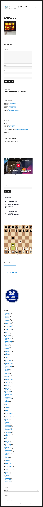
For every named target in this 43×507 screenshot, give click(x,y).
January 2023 (8, 361)
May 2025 (7, 333)
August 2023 (7, 353)
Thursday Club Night (12, 201)
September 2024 (8, 341)
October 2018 (8, 432)
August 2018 (7, 435)
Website (6, 75)
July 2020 (7, 401)
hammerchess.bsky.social (14, 110)
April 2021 (7, 388)
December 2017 (8, 447)
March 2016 (7, 478)
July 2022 (7, 369)
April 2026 (7, 319)
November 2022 (8, 364)
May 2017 (7, 457)
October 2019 (8, 414)
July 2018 (7, 436)
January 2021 (8, 392)
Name (5, 65)
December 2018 (8, 429)
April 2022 (7, 373)
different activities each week (21, 129)
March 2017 (7, 460)
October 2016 (8, 467)
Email (5, 70)
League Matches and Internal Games (18, 134)
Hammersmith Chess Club (19, 7)
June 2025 (7, 332)
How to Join (6, 497)
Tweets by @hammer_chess (10, 264)
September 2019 (8, 416)
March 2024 (7, 348)
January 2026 (8, 323)
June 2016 (7, 473)
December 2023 (8, 351)
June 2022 (7, 370)
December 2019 (8, 411)
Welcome (6, 487)
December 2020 (8, 394)
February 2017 (8, 462)
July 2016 (7, 472)
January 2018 (8, 445)
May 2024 (7, 345)
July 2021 (7, 385)
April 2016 (7, 476)
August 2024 (8, 342)
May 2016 (7, 475)
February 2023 (8, 360)
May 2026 (7, 317)
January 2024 (8, 350)
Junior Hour (11, 126)
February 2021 (8, 391)
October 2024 (8, 339)
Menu (36, 7)
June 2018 (7, 438)
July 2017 (7, 454)
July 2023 (7, 354)
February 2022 (8, 376)
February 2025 (8, 336)
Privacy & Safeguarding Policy (19, 503)
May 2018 (7, 439)
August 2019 (7, 417)
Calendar (6, 495)
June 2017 (7, 456)
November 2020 (8, 395)
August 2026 (8, 313)
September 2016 (8, 469)
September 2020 (8, 398)
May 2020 (7, 404)
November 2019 (8, 413)
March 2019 (7, 425)
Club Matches (7, 492)
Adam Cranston (13, 103)
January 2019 (8, 428)
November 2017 (8, 448)
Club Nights (6, 490)
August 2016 (7, 470)
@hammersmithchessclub (13, 109)
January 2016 (8, 481)
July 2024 (7, 344)
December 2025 (8, 325)
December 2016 (8, 464)
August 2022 (8, 367)
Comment (6, 49)
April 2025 (7, 335)
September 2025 (8, 329)
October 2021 (8, 382)
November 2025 (8, 326)
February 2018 (8, 444)
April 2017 (7, 459)
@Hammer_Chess (12, 107)
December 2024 (8, 338)
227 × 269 (10, 36)
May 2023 (7, 357)
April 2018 (7, 441)
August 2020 (8, 400)
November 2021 (8, 381)
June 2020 (7, 403)
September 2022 (8, 366)
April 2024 (7, 347)
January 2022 (8, 378)
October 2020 (8, 397)
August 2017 (7, 453)
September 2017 (8, 451)
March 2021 (7, 389)
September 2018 (8, 434)
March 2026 (7, 320)
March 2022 (7, 375)
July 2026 (7, 314)
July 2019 (7, 419)
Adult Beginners (13, 128)
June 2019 (7, 420)
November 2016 (8, 466)
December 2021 (8, 379)
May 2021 (7, 386)
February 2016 (8, 479)
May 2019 (7, 422)
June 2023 (7, 355)
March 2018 (7, 442)
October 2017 (8, 450)
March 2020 (7, 407)
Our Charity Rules (8, 500)
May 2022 (7, 372)
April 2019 (7, 423)
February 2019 (8, 426)
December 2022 (8, 363)
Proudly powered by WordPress (30, 503)
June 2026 (7, 316)
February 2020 (8, 409)
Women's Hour (12, 125)
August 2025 (8, 330)
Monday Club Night (12, 208)
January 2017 (8, 463)
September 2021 (8, 383)
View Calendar (6, 216)
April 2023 (7, 358)
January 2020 (8, 410)
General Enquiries (12, 106)
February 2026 (8, 322)
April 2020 (7, 406)
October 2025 (8, 327)
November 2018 (8, 431)
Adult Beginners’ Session (13, 204)
